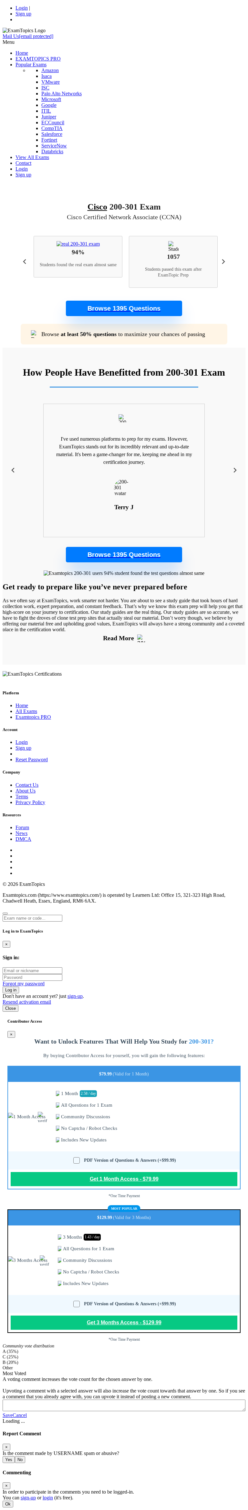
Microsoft (51, 99)
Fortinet (49, 140)
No (20, 1459)
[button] (124, 308)
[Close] (5, 913)
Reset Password (32, 759)
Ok (8, 1504)
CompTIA (52, 128)
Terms (22, 796)
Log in (10, 990)
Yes (8, 1459)
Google (49, 105)
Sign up (23, 13)
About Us (26, 790)
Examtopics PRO (33, 717)
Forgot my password (24, 983)
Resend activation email (27, 1002)
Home (22, 53)
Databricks (52, 151)
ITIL (46, 111)
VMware (50, 82)
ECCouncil (52, 122)
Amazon (50, 70)
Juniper (48, 116)
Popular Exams (31, 64)
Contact (23, 163)
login (48, 1497)
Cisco (97, 206)
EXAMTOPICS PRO (38, 58)
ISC (45, 87)
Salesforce (51, 134)
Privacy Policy (30, 802)
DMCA (23, 839)
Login (22, 8)
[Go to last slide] (25, 262)
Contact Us (27, 785)
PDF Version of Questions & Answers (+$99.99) (130, 1160)
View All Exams (32, 157)
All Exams (26, 711)
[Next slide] (223, 262)
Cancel (20, 1415)
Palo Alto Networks (61, 93)
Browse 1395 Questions (124, 308)
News (21, 833)
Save (8, 1415)
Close (10, 1008)
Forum (22, 827)
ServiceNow (54, 145)
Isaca (46, 76)
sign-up (75, 996)
